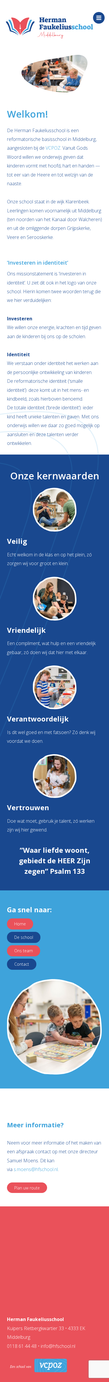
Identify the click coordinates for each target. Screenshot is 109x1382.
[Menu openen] (99, 18)
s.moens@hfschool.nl (36, 1169)
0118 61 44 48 (22, 1346)
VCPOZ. (54, 148)
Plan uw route (27, 1188)
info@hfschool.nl (58, 1346)
